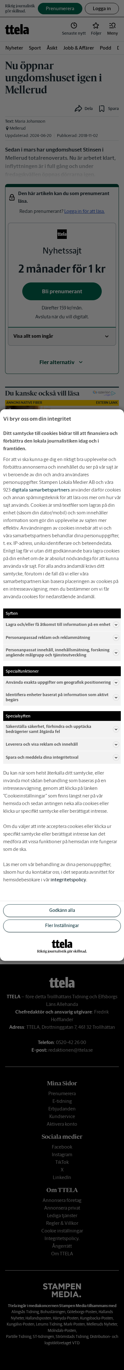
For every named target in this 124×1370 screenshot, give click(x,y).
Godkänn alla (62, 910)
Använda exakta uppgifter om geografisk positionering (58, 682)
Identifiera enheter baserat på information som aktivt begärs (57, 697)
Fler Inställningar (62, 925)
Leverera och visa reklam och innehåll (42, 744)
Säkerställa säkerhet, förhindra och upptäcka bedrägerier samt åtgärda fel (48, 729)
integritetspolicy (68, 880)
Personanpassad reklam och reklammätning (48, 637)
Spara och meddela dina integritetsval (42, 757)
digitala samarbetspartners (41, 490)
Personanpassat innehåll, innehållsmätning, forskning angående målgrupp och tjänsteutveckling (57, 652)
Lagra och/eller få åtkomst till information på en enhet (58, 624)
